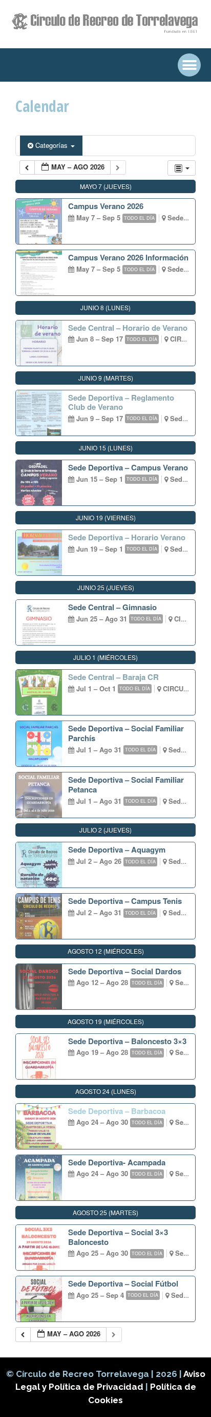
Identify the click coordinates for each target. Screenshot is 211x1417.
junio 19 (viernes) (106, 517)
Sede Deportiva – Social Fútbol (123, 1283)
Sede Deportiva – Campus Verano (128, 467)
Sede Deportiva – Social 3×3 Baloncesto (118, 1237)
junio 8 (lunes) (105, 307)
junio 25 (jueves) (105, 587)
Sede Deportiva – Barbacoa (116, 1111)
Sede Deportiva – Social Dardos (124, 971)
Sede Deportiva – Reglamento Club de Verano (121, 402)
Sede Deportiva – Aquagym (116, 849)
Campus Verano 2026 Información (128, 257)
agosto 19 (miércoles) (106, 1021)
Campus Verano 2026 (105, 206)
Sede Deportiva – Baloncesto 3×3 (127, 1041)
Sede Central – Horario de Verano (127, 327)
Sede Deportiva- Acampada (116, 1162)
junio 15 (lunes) (106, 447)
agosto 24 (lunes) (105, 1091)
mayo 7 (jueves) (106, 186)
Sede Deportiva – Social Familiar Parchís (126, 733)
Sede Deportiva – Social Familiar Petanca (126, 784)
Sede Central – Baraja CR (113, 677)
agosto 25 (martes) (105, 1212)
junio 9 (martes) (105, 377)
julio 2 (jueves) (105, 829)
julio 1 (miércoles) (105, 657)
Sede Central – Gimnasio (112, 607)
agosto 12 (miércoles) (106, 951)
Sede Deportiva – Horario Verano (126, 537)
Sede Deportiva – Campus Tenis (125, 900)
